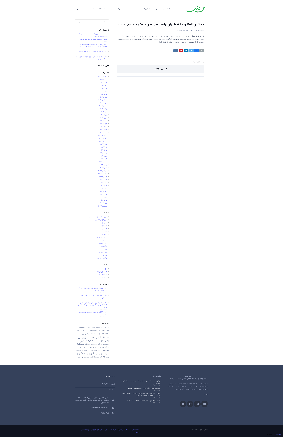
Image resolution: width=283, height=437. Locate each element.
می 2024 (104, 147)
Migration (86, 331)
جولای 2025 (103, 105)
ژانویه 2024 (103, 158)
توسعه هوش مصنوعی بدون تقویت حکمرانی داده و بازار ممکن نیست (91, 57)
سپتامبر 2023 (102, 170)
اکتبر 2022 (103, 203)
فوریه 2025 (103, 120)
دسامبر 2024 (103, 126)
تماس (137, 432)
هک (107, 356)
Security (98, 331)
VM (108, 331)
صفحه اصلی (135, 429)
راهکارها (120, 429)
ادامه (206, 394)
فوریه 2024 (103, 156)
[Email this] (201, 50)
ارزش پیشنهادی (88, 333)
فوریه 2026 (103, 85)
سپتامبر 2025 (102, 100)
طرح (85, 347)
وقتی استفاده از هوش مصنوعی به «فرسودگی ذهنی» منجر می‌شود (92, 35)
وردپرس (104, 277)
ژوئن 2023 (103, 179)
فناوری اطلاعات (102, 243)
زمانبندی (95, 344)
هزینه (87, 354)
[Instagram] (197, 404)
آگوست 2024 (102, 138)
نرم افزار (104, 255)
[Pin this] (181, 50)
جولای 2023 (103, 176)
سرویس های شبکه (101, 237)
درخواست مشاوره (110, 429)
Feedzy (278, 434)
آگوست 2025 (102, 103)
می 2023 (104, 182)
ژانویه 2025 (103, 123)
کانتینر (92, 356)
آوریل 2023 (103, 185)
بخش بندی (105, 340)
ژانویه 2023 (103, 194)
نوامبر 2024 (103, 129)
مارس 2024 (103, 153)
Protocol (92, 330)
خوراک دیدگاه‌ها (102, 274)
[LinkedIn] (204, 404)
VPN (104, 333)
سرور (92, 344)
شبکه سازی (104, 347)
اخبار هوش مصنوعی (181, 30)
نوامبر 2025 (103, 94)
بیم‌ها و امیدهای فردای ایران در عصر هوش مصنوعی (93, 40)
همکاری (81, 353)
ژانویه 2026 (103, 88)
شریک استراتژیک (94, 347)
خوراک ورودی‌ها (102, 271)
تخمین (98, 341)
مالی (105, 249)
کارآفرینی (104, 246)
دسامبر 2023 (103, 161)
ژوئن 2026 (103, 82)
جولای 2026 (103, 79)
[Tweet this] (191, 50)
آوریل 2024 (103, 150)
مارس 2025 (103, 117)
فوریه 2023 (103, 191)
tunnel (103, 330)
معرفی (127, 429)
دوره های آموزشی (96, 429)
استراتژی (104, 222)
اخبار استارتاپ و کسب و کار (98, 216)
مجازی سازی (103, 252)
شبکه (105, 240)
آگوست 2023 (102, 173)
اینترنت (91, 337)
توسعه (93, 340)
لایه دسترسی (91, 350)
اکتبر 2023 (103, 167)
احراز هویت (98, 333)
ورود (105, 268)
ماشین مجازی (82, 350)
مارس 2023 (103, 188)
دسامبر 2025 (103, 91)
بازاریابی (104, 228)
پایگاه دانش (85, 429)
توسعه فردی (103, 231)
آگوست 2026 (102, 76)
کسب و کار (84, 356)
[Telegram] (190, 404)
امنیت (97, 337)
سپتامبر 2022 (102, 206)
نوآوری (92, 353)
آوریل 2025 (103, 114)
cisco (93, 327)
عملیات (81, 347)
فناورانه (106, 350)
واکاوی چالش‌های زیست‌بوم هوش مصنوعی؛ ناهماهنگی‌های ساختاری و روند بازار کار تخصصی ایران (92, 46)
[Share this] (196, 50)
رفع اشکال (104, 234)
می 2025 (104, 111)
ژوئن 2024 (103, 144)
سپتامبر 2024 (102, 135)
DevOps (106, 327)
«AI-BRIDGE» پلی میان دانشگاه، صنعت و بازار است (92, 52)
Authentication (84, 327)
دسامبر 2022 (103, 197)
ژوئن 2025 (103, 108)
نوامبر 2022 (103, 200)
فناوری (99, 350)
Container (98, 327)
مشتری (103, 353)
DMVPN (78, 331)
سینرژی (87, 344)
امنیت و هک (103, 225)
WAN (107, 334)
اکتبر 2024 (103, 132)
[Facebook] (183, 404)
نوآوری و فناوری (102, 258)
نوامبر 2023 (103, 164)
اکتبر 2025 (103, 97)
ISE (81, 330)
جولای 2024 (103, 141)
